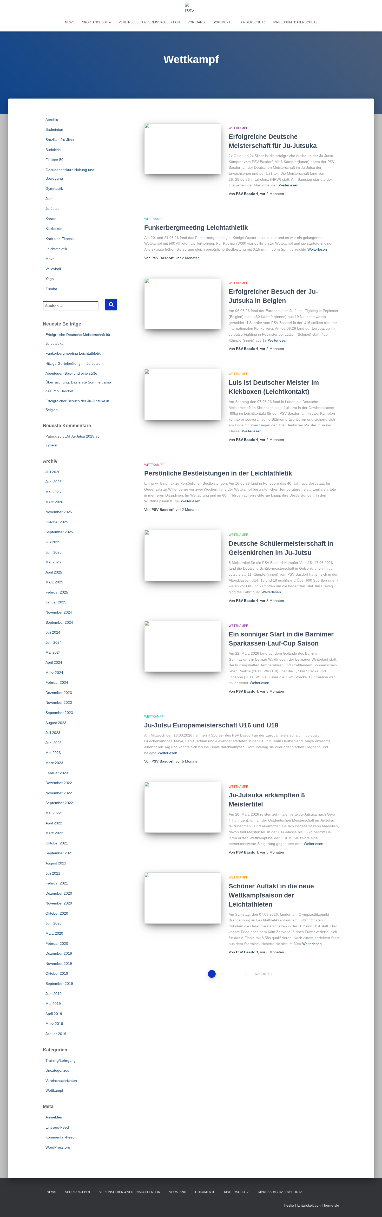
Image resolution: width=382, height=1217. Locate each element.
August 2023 (55, 723)
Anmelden (53, 1117)
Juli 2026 (52, 472)
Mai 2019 (53, 1003)
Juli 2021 (52, 873)
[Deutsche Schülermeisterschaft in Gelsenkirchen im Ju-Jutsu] (182, 555)
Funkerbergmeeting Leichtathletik (73, 353)
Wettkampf (54, 1090)
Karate (50, 219)
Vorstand (196, 22)
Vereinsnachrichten (61, 1080)
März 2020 (54, 933)
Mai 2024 (53, 652)
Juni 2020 (53, 923)
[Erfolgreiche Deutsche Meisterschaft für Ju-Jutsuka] (182, 148)
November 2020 (58, 903)
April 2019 (53, 1014)
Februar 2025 (56, 592)
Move (50, 259)
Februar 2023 (56, 773)
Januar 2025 (55, 602)
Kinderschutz (252, 22)
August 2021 (55, 863)
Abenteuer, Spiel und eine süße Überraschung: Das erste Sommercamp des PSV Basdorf (78, 382)
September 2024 (59, 622)
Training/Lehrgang (60, 1060)
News (69, 22)
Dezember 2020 (58, 893)
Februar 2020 (56, 943)
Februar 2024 (56, 682)
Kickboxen (53, 228)
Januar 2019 (55, 1034)
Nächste (262, 974)
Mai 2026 (53, 492)
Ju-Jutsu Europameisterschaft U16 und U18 (211, 725)
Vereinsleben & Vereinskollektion (149, 22)
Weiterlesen (288, 185)
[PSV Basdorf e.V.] (191, 9)
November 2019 (58, 963)
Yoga (49, 279)
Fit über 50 (54, 160)
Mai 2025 (53, 562)
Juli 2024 (52, 632)
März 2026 (54, 502)
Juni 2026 (53, 482)
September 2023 (59, 713)
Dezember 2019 (58, 953)
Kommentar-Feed (60, 1137)
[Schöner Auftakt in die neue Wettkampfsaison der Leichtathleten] (182, 898)
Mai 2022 (53, 813)
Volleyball (53, 269)
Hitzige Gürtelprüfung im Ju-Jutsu (73, 363)
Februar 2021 (56, 883)
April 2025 (53, 572)
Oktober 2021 (56, 843)
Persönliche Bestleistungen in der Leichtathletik (218, 473)
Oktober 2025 (56, 522)
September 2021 (59, 853)
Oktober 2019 (56, 973)
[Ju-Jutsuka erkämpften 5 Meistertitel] (182, 807)
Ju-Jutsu (52, 208)
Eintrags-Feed (57, 1127)
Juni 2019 (53, 994)
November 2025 (58, 512)
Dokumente (223, 22)
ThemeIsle (330, 1205)
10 (245, 974)
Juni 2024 (53, 642)
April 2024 (53, 662)
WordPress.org (57, 1147)
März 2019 (54, 1023)
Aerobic (51, 120)
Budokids (53, 150)
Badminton (54, 129)
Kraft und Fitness (59, 239)
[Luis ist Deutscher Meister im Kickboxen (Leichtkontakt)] (182, 394)
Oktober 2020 (56, 913)
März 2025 (54, 582)
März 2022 (54, 833)
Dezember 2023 (58, 693)
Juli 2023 (52, 733)
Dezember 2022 (58, 783)
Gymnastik (54, 188)
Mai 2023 (53, 753)
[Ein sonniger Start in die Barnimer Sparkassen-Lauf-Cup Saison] (182, 646)
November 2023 (58, 702)
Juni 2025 (53, 552)
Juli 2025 (52, 542)
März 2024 (54, 673)
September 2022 (59, 803)
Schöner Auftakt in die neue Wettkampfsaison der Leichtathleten (271, 895)
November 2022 (58, 793)
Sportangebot (95, 22)
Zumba (51, 289)
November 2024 (58, 612)
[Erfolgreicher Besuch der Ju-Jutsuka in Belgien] (182, 303)
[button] (109, 22)
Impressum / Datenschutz (295, 22)
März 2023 (54, 763)
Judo (49, 199)
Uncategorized (57, 1070)
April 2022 (53, 823)
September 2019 (59, 983)
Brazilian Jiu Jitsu (59, 140)
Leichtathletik (56, 249)
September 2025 (59, 532)
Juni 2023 (53, 743)
